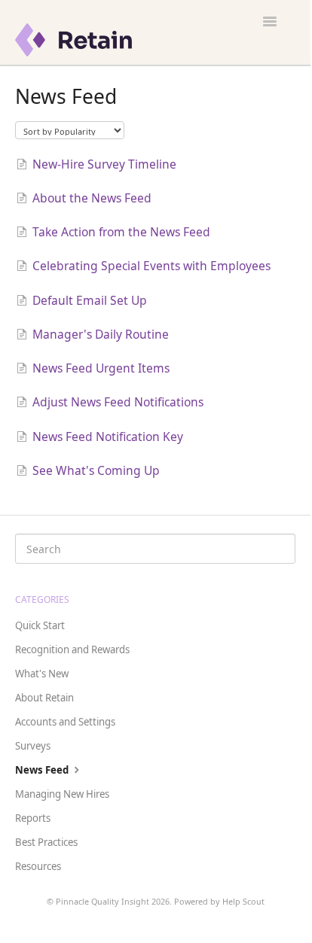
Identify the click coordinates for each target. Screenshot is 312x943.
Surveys (32, 746)
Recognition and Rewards (72, 649)
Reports (32, 818)
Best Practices (46, 842)
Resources (38, 866)
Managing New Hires (62, 794)
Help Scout (243, 901)
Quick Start (40, 625)
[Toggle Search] (278, 549)
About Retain (44, 697)
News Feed (43, 770)
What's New (42, 673)
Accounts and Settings (65, 722)
